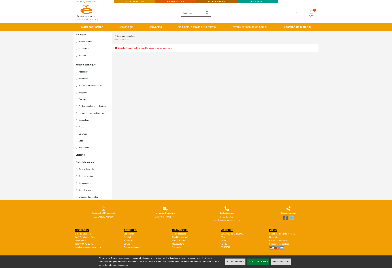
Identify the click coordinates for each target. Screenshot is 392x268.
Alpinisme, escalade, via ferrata (196, 26)
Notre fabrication (92, 26)
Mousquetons (178, 244)
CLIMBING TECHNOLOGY (233, 234)
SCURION (225, 247)
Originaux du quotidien (88, 197)
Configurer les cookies (279, 244)
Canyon (127, 244)
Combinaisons (85, 183)
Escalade (128, 237)
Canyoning (155, 26)
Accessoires (84, 72)
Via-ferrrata (128, 240)
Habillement (84, 148)
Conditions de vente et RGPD (282, 234)
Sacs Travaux (85, 190)
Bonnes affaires (85, 42)
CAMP (223, 240)
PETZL (224, 244)
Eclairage (83, 134)
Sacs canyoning (86, 176)
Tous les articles (121, 40)
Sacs (81, 141)
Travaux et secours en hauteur (249, 26)
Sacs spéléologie (86, 169)
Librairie (80, 155)
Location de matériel (297, 26)
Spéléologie (126, 26)
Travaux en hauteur (132, 247)
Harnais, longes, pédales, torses (93, 113)
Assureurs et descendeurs (90, 85)
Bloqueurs (83, 92)
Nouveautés (84, 48)
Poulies (82, 127)
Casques (82, 99)
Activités (82, 55)
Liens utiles (274, 237)
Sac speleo (177, 247)
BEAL (223, 237)
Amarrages (83, 79)
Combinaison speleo (181, 237)
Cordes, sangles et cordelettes (92, 106)
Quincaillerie (84, 120)
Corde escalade (179, 234)
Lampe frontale (178, 240)
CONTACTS (82, 230)
